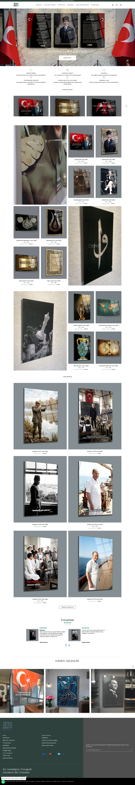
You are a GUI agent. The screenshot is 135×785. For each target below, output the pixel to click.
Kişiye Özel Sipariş (7, 758)
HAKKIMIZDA (6, 745)
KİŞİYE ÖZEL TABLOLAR (8, 740)
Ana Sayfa (19, 781)
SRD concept (8, 781)
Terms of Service (46, 781)
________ (67, 624)
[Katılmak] (131, 749)
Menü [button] (4, 735)
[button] (39, 5)
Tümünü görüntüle (67, 607)
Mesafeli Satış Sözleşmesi (49, 743)
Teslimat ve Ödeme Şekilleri (49, 740)
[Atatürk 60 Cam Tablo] (108, 182)
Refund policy (56, 781)
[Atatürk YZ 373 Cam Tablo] (40, 564)
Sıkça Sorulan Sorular (47, 745)
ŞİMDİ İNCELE (67, 58)
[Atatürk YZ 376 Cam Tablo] (94, 416)
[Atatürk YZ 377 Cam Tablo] (40, 416)
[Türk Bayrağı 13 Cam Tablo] (81, 182)
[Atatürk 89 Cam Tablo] (81, 141)
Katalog (25, 781)
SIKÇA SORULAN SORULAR (9, 748)
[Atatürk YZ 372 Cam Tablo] (94, 564)
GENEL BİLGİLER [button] (46, 735)
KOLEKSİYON (6, 738)
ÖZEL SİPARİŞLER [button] (7, 753)
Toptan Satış (6, 755)
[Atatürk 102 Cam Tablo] (108, 141)
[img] (67, 623)
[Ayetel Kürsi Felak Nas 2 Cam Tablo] (26, 222)
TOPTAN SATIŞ (7, 743)
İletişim (38, 781)
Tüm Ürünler (40, 165)
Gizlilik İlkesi (45, 738)
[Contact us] (3, 782)
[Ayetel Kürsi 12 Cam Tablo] (54, 222)
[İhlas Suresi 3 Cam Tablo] (26, 263)
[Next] (126, 106)
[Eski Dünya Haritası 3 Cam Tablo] (108, 348)
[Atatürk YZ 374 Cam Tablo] (94, 489)
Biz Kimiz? (32, 781)
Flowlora (71, 781)
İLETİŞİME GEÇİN (7, 750)
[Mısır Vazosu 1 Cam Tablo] (81, 348)
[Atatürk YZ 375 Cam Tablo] (40, 489)
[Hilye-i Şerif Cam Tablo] (54, 263)
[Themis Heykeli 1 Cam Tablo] (81, 307)
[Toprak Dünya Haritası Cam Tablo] (108, 307)
